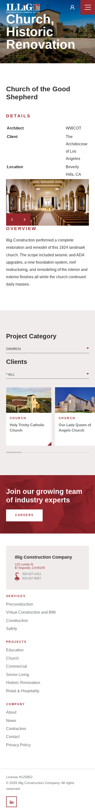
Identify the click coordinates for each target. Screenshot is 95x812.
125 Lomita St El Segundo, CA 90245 (30, 566)
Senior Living (17, 675)
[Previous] (12, 219)
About (11, 712)
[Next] (24, 219)
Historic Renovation (23, 683)
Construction (17, 620)
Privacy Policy (18, 745)
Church (12, 658)
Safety (11, 629)
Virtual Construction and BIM (31, 612)
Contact (12, 737)
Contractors (16, 729)
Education (15, 650)
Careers (24, 515)
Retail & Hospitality (22, 691)
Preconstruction (19, 604)
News (11, 721)
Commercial (16, 666)
